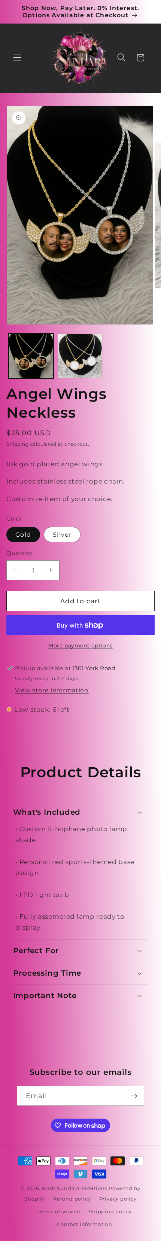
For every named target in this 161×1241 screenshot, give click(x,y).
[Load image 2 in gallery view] (80, 355)
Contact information (84, 1224)
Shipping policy (110, 1211)
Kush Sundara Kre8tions (75, 1188)
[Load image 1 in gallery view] (31, 355)
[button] (17, 57)
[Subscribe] (134, 1096)
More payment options (80, 646)
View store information (52, 690)
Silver (62, 534)
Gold (23, 534)
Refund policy (72, 1199)
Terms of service (58, 1211)
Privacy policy (118, 1199)
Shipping (17, 444)
